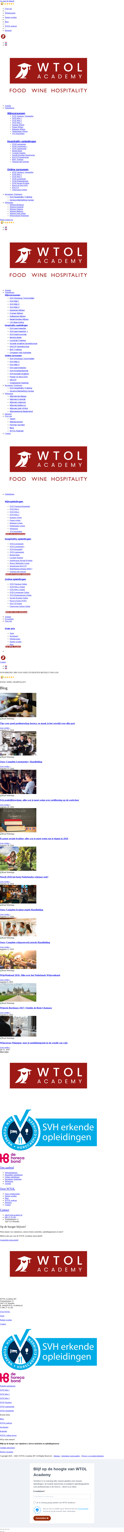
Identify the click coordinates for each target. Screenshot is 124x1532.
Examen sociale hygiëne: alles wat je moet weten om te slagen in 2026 (34, 838)
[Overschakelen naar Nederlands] (6, 43)
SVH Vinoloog (6, 1402)
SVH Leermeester (7, 1411)
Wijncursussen (16, 113)
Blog (2, 1419)
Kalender (3, 1431)
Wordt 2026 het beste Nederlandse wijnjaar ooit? (24, 877)
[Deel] (6, 1529)
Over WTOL (7, 1188)
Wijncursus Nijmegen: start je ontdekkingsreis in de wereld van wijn (34, 1043)
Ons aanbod (7, 1167)
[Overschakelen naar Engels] (6, 45)
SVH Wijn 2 (5, 1394)
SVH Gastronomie (7, 1407)
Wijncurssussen (12, 295)
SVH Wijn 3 (5, 1398)
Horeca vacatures (6, 1452)
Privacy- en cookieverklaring (93, 1456)
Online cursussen (17, 169)
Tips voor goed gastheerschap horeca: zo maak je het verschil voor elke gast (37, 723)
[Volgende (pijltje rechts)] (3, 1531)
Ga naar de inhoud (7, 1)
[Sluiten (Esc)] (8, 1529)
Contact (4, 1209)
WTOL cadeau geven (8, 1435)
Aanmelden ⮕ (42, 1518)
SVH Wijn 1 (5, 1390)
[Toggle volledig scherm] (3, 1529)
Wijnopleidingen (14, 501)
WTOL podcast (6, 1423)
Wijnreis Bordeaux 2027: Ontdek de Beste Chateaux (26, 1008)
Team (2, 1316)
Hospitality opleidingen (21, 141)
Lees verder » (5, 728)
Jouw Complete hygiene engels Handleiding (21, 909)
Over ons (10, 628)
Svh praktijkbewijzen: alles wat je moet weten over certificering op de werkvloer (39, 800)
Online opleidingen (15, 579)
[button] (64, 108)
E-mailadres (38, 1491)
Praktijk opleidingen (7, 1386)
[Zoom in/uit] (1, 1529)
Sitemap (57, 1456)
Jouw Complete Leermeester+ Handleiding (21, 761)
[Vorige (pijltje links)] (1, 1531)
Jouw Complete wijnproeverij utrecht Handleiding (25, 942)
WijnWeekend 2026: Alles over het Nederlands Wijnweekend (30, 975)
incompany (4, 1427)
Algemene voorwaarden (70, 1456)
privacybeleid (83, 1509)
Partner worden (6, 1320)
